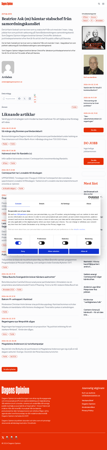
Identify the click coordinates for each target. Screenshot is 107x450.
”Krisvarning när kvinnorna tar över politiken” (91, 103)
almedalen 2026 (8, 289)
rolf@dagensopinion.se (91, 395)
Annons (93, 17)
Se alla (93, 130)
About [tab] (89, 204)
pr (92, 20)
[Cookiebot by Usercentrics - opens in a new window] (90, 197)
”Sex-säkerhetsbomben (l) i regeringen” (93, 118)
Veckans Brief (87, 400)
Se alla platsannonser (94, 161)
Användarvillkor (88, 407)
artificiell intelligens (9, 188)
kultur (5, 214)
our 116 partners (20, 214)
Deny (23, 251)
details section (79, 229)
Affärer (5, 163)
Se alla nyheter (9, 369)
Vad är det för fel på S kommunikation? (93, 88)
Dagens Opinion (88, 404)
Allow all (84, 251)
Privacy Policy (88, 410)
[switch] (42, 243)
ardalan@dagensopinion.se (12, 82)
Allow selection (53, 251)
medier (5, 144)
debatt (85, 20)
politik (74, 107)
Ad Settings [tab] (65, 204)
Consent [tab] (18, 204)
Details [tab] (41, 204)
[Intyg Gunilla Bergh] (93, 37)
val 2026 (13, 356)
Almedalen (99, 20)
